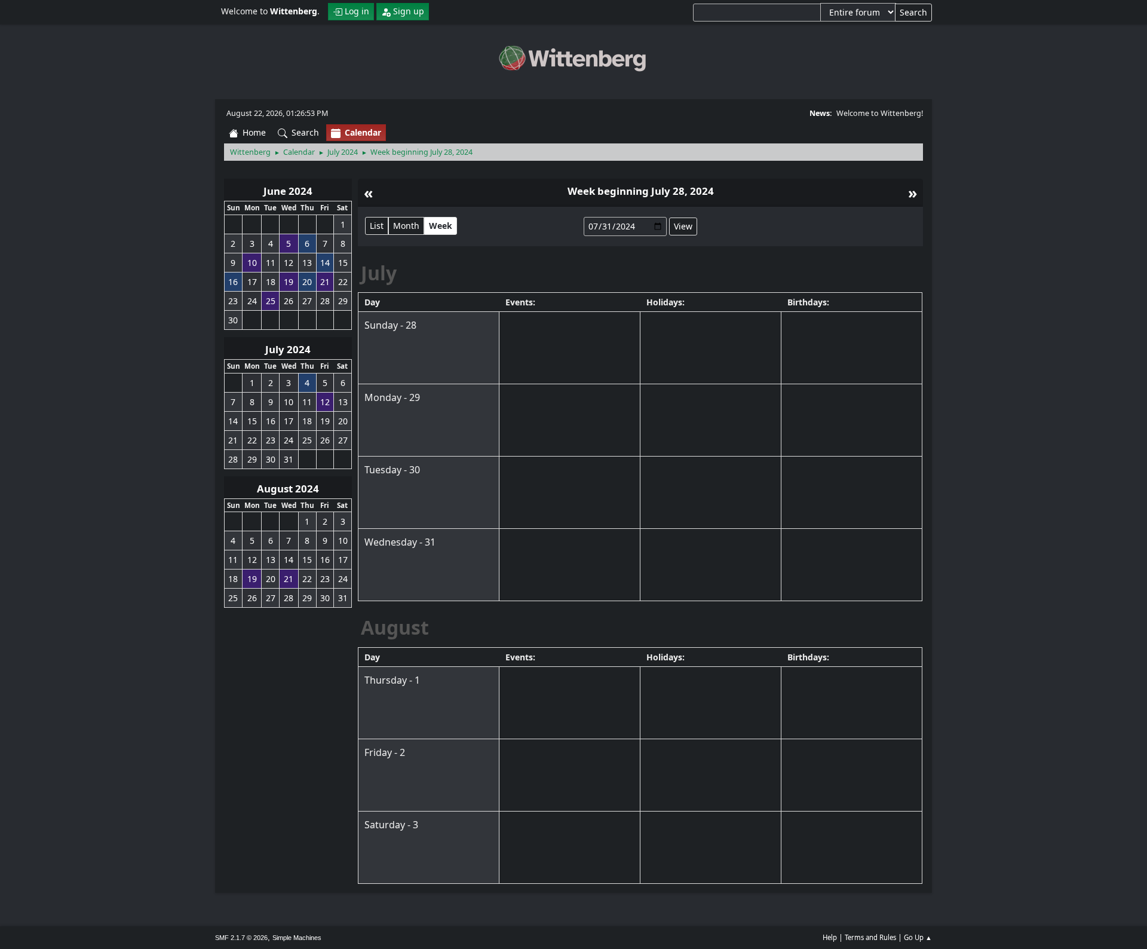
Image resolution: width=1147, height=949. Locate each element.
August (395, 627)
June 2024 (287, 191)
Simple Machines (296, 937)
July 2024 (288, 349)
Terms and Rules (870, 937)
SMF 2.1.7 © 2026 (241, 937)
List (377, 225)
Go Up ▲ (918, 937)
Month (406, 225)
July (379, 273)
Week (440, 225)
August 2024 (288, 488)
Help (830, 937)
